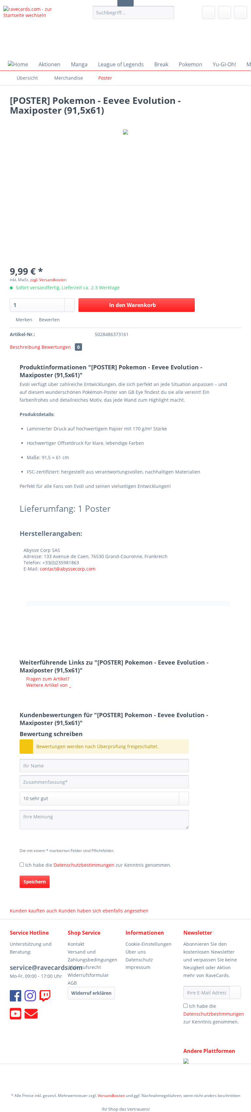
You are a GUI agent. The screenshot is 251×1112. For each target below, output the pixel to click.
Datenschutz (139, 960)
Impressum (138, 967)
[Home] (18, 64)
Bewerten (49, 319)
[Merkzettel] (208, 12)
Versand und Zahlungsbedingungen (92, 956)
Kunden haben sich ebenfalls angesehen (103, 911)
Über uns (136, 952)
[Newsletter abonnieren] (235, 992)
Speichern (35, 881)
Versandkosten (111, 1095)
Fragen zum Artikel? (47, 679)
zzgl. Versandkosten (48, 279)
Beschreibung (25, 347)
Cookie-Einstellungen (149, 944)
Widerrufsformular (88, 975)
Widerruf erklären (91, 993)
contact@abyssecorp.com (67, 569)
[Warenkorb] (240, 12)
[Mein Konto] (224, 12)
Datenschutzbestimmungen (84, 865)
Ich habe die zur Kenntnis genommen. (98, 865)
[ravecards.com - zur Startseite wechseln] (38, 30)
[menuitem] (134, 15)
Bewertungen (61, 347)
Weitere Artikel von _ (48, 685)
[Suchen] (168, 12)
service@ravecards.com (46, 967)
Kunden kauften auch (33, 911)
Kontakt (76, 944)
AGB (72, 983)
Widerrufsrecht (84, 967)
